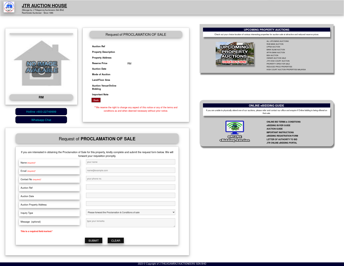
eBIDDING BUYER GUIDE (278, 125)
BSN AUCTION (272, 55)
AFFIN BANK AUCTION (276, 52)
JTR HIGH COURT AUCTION (278, 61)
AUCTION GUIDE (275, 128)
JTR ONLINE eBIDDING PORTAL (282, 142)
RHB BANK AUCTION (275, 44)
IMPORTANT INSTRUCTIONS (280, 132)
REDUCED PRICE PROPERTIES (279, 66)
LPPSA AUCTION (273, 46)
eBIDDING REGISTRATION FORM (282, 135)
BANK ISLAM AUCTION (276, 49)
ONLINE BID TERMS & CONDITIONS (283, 121)
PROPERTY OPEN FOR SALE (278, 63)
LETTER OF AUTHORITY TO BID (282, 139)
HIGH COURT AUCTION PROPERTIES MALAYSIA (286, 69)
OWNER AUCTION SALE (276, 58)
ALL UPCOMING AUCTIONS (278, 41)
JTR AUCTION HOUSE (44, 5)
